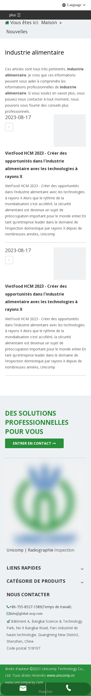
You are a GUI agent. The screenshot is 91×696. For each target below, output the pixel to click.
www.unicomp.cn (61, 675)
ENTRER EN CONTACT (32, 443)
